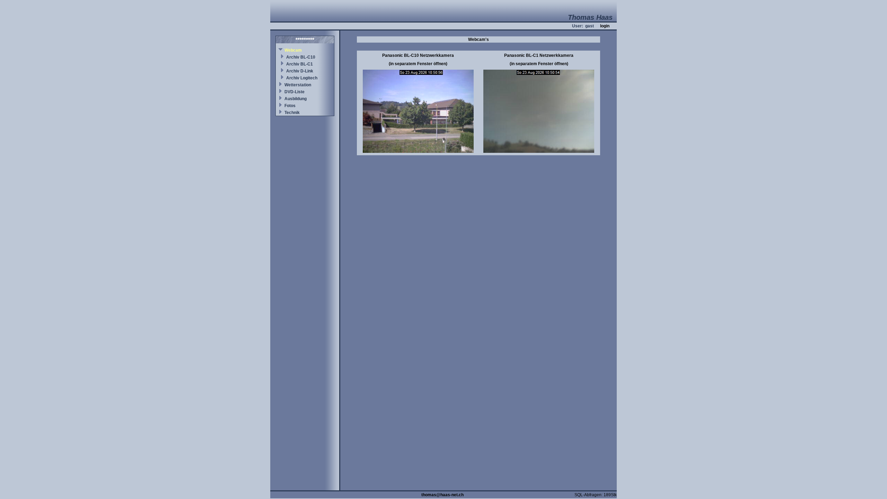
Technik (292, 112)
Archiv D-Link (299, 71)
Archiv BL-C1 (299, 64)
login (604, 26)
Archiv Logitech (301, 78)
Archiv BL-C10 (300, 57)
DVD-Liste (294, 91)
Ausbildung (295, 98)
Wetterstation (297, 84)
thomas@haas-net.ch (442, 494)
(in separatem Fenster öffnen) (418, 63)
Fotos (290, 105)
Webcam (293, 50)
